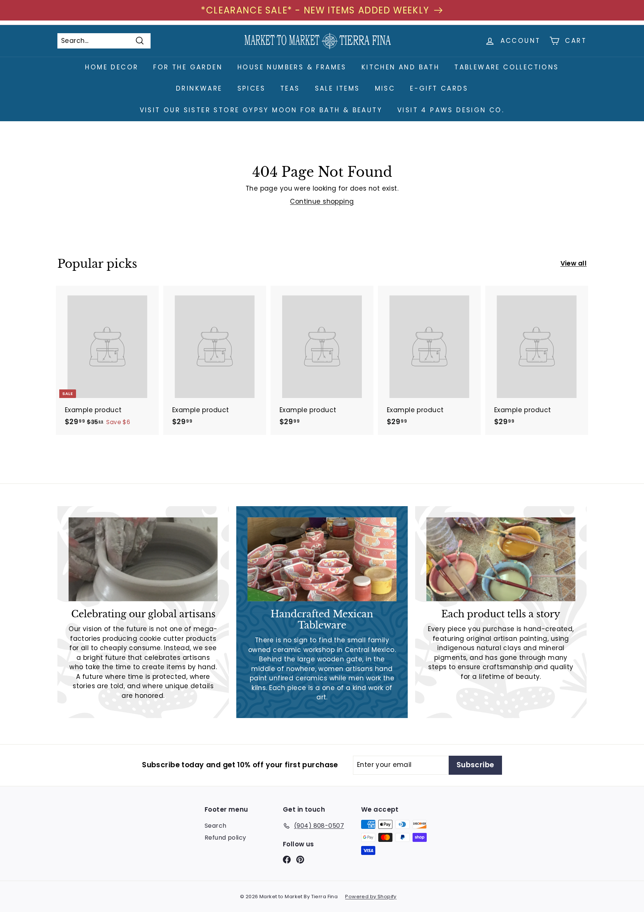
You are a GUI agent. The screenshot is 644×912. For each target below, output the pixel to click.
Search (216, 825)
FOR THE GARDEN (187, 67)
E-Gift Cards (439, 88)
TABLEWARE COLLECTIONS (506, 67)
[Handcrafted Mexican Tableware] (322, 559)
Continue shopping (322, 201)
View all (574, 263)
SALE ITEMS (337, 88)
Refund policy (225, 837)
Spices (251, 88)
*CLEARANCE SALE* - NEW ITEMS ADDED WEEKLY (315, 10)
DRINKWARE (199, 88)
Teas (290, 88)
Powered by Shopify (371, 896)
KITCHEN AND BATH (400, 67)
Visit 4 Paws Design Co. (450, 110)
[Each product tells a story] (500, 559)
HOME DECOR (111, 67)
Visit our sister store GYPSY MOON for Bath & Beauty (261, 110)
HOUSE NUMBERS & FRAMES (292, 67)
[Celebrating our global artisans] (143, 559)
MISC (385, 88)
